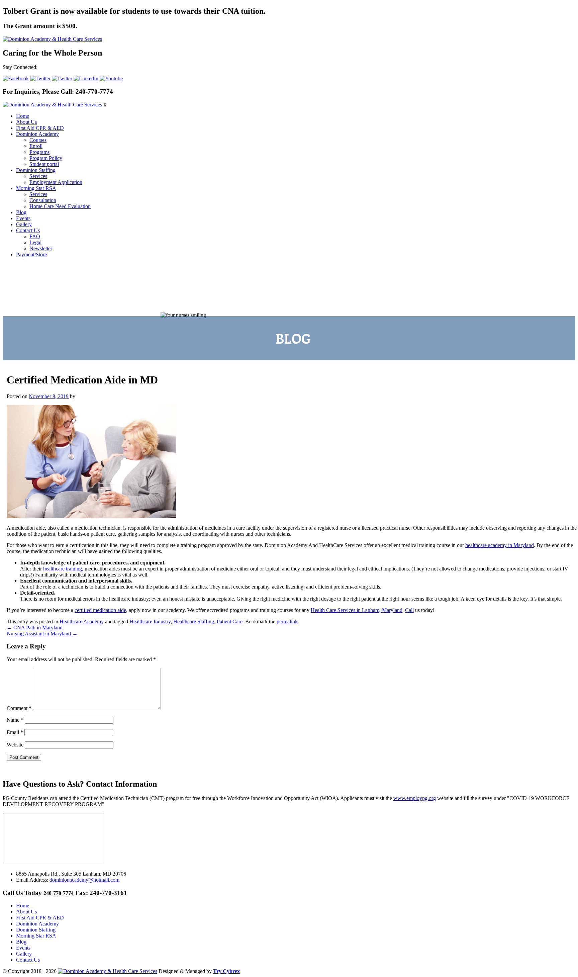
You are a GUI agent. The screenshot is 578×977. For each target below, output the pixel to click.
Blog (21, 212)
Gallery (24, 224)
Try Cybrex (226, 971)
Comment (19, 708)
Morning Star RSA (36, 188)
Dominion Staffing (36, 170)
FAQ (34, 236)
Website (15, 744)
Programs (39, 152)
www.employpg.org (414, 798)
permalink (287, 621)
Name (15, 720)
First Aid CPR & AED (40, 128)
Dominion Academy (37, 134)
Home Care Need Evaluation (60, 206)
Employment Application (55, 182)
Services (38, 176)
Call (409, 610)
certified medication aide (100, 610)
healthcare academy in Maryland (499, 545)
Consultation (42, 200)
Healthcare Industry (150, 621)
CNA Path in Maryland (35, 627)
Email (15, 732)
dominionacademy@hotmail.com (84, 880)
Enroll (35, 146)
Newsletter (40, 248)
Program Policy (45, 158)
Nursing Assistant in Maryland (42, 633)
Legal (35, 242)
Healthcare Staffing (193, 621)
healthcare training (62, 568)
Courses (37, 140)
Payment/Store (31, 254)
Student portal (44, 164)
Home (22, 116)
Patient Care (230, 621)
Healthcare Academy (82, 621)
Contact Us (28, 230)
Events (23, 218)
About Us (26, 122)
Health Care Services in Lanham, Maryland (356, 610)
